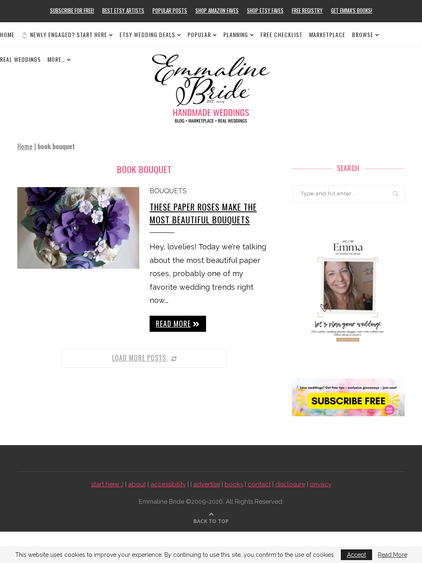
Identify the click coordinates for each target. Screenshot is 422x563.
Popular (199, 34)
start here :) (107, 484)
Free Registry (307, 10)
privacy (320, 484)
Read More (392, 555)
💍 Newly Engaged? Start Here (64, 34)
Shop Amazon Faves (217, 10)
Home (7, 34)
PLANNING (235, 34)
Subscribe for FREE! (72, 10)
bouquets (168, 191)
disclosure (290, 484)
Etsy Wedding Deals (147, 34)
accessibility (168, 484)
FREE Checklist (281, 34)
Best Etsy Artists (123, 10)
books (234, 484)
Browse (362, 34)
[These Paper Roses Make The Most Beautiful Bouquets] (78, 228)
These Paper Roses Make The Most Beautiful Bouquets (203, 213)
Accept (356, 554)
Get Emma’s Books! (351, 10)
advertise (206, 484)
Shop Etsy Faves (265, 10)
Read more (173, 323)
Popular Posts (169, 10)
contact (259, 484)
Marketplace (327, 34)
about (137, 484)
